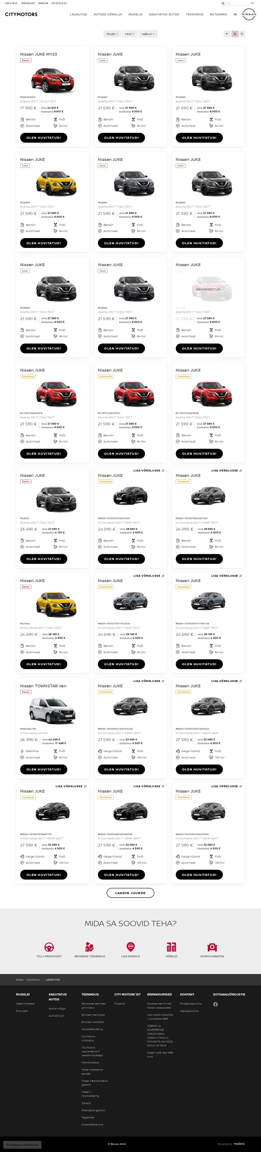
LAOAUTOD (78, 14)
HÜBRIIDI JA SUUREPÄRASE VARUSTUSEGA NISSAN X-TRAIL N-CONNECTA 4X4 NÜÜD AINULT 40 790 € (160, 1035)
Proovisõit (22, 1011)
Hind (128, 34)
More (235, 14)
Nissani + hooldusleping (90, 1093)
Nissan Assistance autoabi (92, 1071)
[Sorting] (226, 34)
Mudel (111, 34)
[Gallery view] (234, 34)
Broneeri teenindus (93, 1015)
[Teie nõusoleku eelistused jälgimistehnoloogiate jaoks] (22, 1145)
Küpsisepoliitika (189, 1011)
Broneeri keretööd (93, 1022)
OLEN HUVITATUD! (44, 137)
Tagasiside (88, 1117)
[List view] (241, 34)
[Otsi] (223, 3)
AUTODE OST (56, 1016)
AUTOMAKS (218, 14)
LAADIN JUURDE (130, 893)
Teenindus (194, 14)
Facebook (215, 1004)
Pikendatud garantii (93, 1110)
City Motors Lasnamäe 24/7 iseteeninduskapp (92, 1051)
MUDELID (136, 14)
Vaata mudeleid (25, 1003)
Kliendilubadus (90, 1062)
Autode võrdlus (108, 14)
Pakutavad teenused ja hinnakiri (94, 1005)
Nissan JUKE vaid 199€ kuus (160, 1054)
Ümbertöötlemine (92, 1124)
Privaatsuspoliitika (191, 1003)
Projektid (119, 1003)
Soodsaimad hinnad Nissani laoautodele (159, 1005)
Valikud (147, 34)
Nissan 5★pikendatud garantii (95, 1082)
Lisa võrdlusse (147, 470)
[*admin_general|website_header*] (249, 14)
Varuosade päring (92, 1029)
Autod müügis (57, 1008)
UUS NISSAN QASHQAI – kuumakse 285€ (160, 1016)
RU (252, 3)
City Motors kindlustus (88, 1038)
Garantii (86, 1103)
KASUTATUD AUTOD (164, 14)
